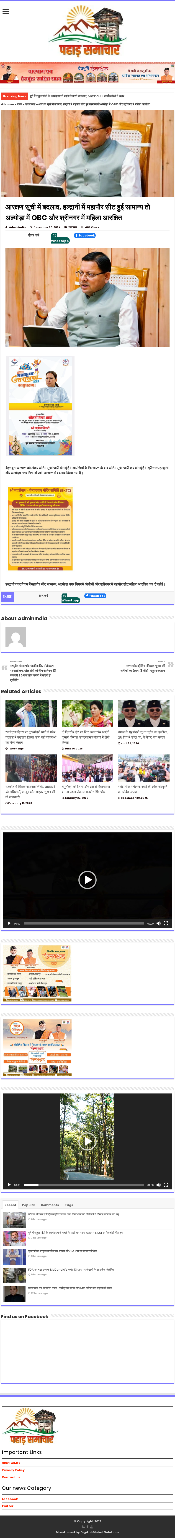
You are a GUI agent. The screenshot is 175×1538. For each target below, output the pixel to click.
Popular (28, 1205)
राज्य (19, 104)
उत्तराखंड (30, 104)
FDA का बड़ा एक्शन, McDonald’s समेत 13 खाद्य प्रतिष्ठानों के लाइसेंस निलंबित (71, 1269)
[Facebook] (87, 1527)
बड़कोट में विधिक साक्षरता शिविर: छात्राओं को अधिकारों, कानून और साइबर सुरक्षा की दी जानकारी (30, 791)
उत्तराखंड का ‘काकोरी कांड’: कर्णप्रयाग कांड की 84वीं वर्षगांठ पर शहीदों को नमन (70, 1288)
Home (9, 104)
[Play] (9, 923)
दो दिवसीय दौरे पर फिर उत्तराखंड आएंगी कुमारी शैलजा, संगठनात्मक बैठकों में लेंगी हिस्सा (85, 737)
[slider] (84, 923)
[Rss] (83, 1527)
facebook (86, 235)
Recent (10, 1205)
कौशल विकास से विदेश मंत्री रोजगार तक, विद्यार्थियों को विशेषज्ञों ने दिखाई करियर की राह (73, 1214)
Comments (50, 1205)
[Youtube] (91, 1527)
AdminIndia (17, 227)
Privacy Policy (13, 1470)
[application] (87, 880)
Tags (69, 1205)
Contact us (11, 1477)
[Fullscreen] (166, 923)
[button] (87, 880)
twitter (7, 1506)
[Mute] (158, 923)
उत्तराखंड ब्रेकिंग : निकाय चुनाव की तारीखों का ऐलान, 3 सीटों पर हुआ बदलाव (143, 666)
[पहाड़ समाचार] (87, 31)
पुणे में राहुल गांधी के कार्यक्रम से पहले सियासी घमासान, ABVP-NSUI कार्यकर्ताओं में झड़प (77, 96)
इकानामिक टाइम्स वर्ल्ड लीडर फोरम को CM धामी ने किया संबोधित (62, 1251)
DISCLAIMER (11, 1463)
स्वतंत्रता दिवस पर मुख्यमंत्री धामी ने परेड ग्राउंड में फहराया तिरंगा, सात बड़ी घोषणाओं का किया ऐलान (30, 737)
